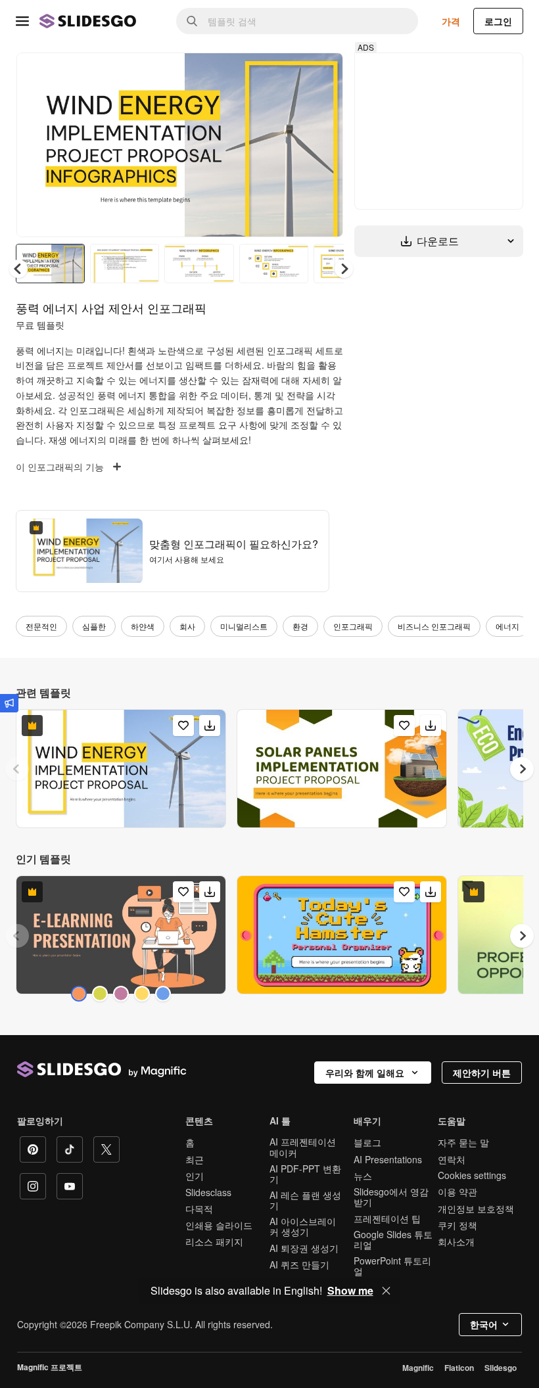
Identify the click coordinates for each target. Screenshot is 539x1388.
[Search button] (192, 21)
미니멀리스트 (244, 626)
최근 (194, 1159)
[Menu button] (22, 21)
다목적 (199, 1208)
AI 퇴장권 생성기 (304, 1248)
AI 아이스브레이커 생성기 (303, 1226)
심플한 (94, 626)
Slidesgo (500, 1368)
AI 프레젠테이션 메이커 (303, 1146)
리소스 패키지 (214, 1241)
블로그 (367, 1142)
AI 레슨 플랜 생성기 (305, 1200)
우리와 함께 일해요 (364, 1072)
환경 (300, 626)
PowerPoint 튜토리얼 (392, 1265)
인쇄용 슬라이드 (218, 1225)
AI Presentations (388, 1159)
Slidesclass (208, 1192)
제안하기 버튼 (482, 1072)
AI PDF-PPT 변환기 (305, 1173)
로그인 (498, 21)
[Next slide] (323, 144)
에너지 (507, 626)
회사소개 (456, 1241)
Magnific (418, 1368)
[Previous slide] (17, 769)
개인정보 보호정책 (476, 1208)
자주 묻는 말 (463, 1142)
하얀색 (142, 626)
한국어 (484, 1324)
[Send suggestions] (9, 703)
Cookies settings (472, 1175)
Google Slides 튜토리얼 (393, 1239)
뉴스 (363, 1175)
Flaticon (459, 1368)
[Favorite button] (286, 73)
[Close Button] (386, 1290)
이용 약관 (457, 1191)
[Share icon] (321, 73)
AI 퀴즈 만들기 (299, 1264)
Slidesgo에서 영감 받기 (391, 1196)
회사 (187, 626)
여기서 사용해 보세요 (186, 559)
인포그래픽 (353, 626)
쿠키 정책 (457, 1225)
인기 (194, 1175)
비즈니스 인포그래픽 (434, 626)
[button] (344, 269)
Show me (350, 1291)
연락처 (451, 1159)
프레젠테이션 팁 (387, 1218)
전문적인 (41, 626)
